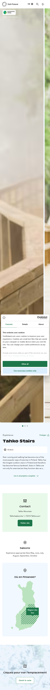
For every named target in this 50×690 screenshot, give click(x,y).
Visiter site (25, 523)
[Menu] (43, 4)
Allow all (25, 364)
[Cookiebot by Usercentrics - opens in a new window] (37, 317)
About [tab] (41, 324)
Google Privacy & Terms (23, 356)
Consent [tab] (8, 324)
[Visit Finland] (10, 4)
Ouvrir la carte (25, 680)
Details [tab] (25, 324)
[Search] (37, 4)
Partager (43, 435)
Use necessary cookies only (25, 371)
